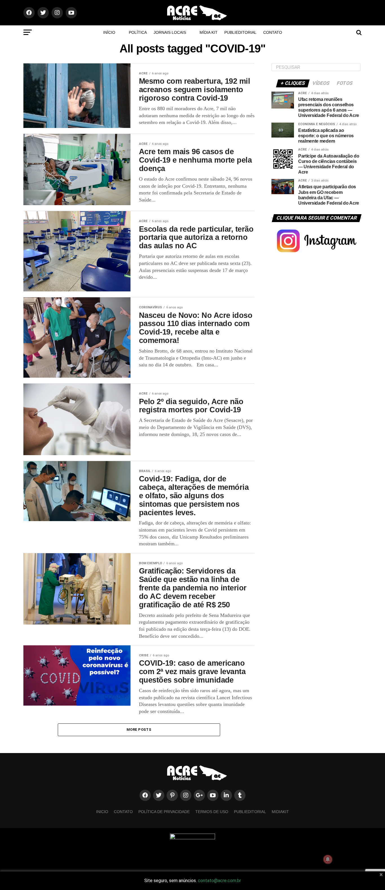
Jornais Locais (170, 32)
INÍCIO (109, 32)
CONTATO (272, 32)
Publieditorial (240, 32)
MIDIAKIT (280, 811)
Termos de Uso (211, 811)
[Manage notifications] (327, 859)
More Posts (139, 729)
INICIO (102, 811)
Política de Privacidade (164, 811)
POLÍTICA (138, 32)
